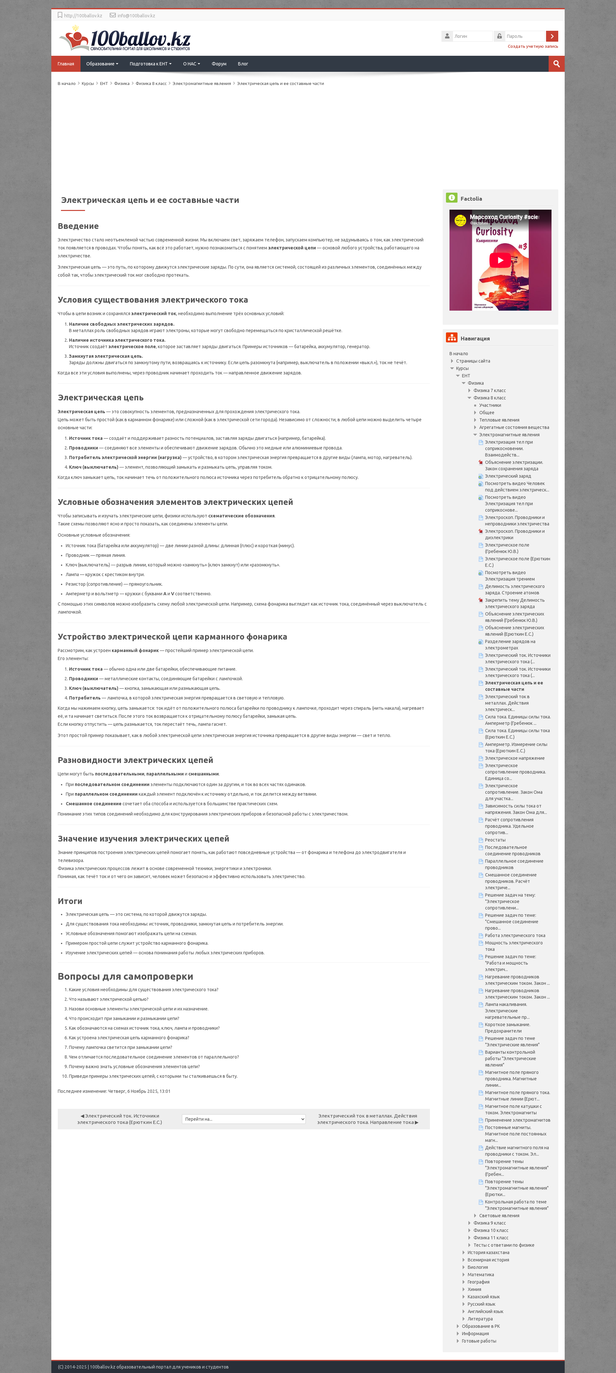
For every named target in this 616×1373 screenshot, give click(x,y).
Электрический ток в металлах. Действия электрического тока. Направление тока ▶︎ (368, 1119)
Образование (100, 63)
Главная (66, 63)
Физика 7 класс (490, 390)
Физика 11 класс (491, 1237)
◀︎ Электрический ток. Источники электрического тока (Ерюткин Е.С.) (119, 1119)
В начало (458, 353)
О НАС (189, 63)
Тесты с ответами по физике (504, 1245)
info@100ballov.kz (136, 15)
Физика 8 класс (490, 397)
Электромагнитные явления (202, 83)
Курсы (462, 368)
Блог (243, 63)
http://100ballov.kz (83, 15)
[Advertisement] (250, 136)
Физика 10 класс (491, 1230)
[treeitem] (500, 353)
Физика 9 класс (490, 1223)
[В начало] (125, 37)
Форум (219, 63)
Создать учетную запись (533, 46)
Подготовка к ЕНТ (149, 63)
